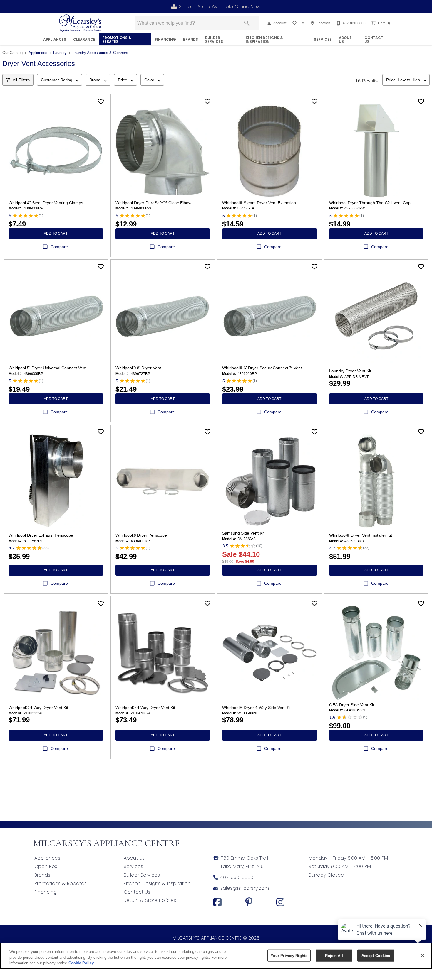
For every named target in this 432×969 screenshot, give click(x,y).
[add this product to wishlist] (101, 101)
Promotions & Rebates (116, 39)
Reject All (334, 955)
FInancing (165, 39)
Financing (45, 892)
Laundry (60, 52)
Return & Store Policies (150, 900)
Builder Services (214, 39)
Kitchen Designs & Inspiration (264, 39)
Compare (59, 246)
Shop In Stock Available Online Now (220, 6)
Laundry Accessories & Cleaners (100, 52)
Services (323, 39)
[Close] (422, 955)
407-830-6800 (236, 877)
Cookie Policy (81, 963)
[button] (269, 23)
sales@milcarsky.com (244, 888)
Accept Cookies (375, 955)
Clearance (84, 39)
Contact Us (373, 39)
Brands (190, 39)
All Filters (21, 79)
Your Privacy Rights (289, 955)
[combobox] (59, 80)
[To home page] (80, 23)
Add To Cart (56, 233)
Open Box (45, 866)
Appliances (54, 39)
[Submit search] (246, 23)
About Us (345, 39)
